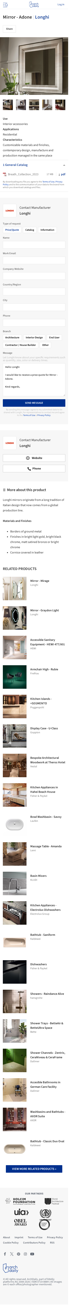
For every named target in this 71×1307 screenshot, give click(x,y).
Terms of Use (48, 181)
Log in (61, 4)
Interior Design (34, 337)
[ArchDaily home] (34, 5)
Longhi (42, 17)
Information (47, 230)
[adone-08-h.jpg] (21, 105)
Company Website (13, 269)
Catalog (29, 230)
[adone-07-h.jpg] (47, 105)
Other (45, 345)
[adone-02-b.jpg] (34, 105)
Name (6, 238)
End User (54, 337)
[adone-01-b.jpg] (60, 105)
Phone (6, 316)
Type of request (12, 224)
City (5, 300)
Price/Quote (12, 230)
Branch (7, 331)
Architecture (12, 337)
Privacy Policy (44, 415)
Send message (34, 403)
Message (7, 353)
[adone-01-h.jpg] (8, 105)
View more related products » (34, 1169)
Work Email (9, 253)
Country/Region (12, 284)
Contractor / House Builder (20, 345)
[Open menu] (5, 4)
